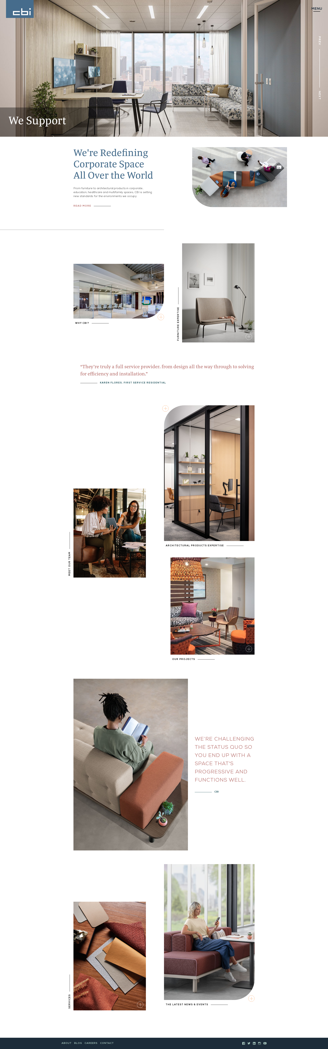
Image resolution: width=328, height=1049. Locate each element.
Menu (316, 9)
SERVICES (70, 1001)
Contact (107, 1043)
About (67, 1043)
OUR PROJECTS (183, 659)
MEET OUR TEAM (70, 564)
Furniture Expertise (178, 324)
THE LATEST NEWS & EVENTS (187, 1005)
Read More (82, 206)
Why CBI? (82, 323)
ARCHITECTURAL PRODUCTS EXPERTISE (195, 546)
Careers (91, 1043)
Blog (78, 1043)
